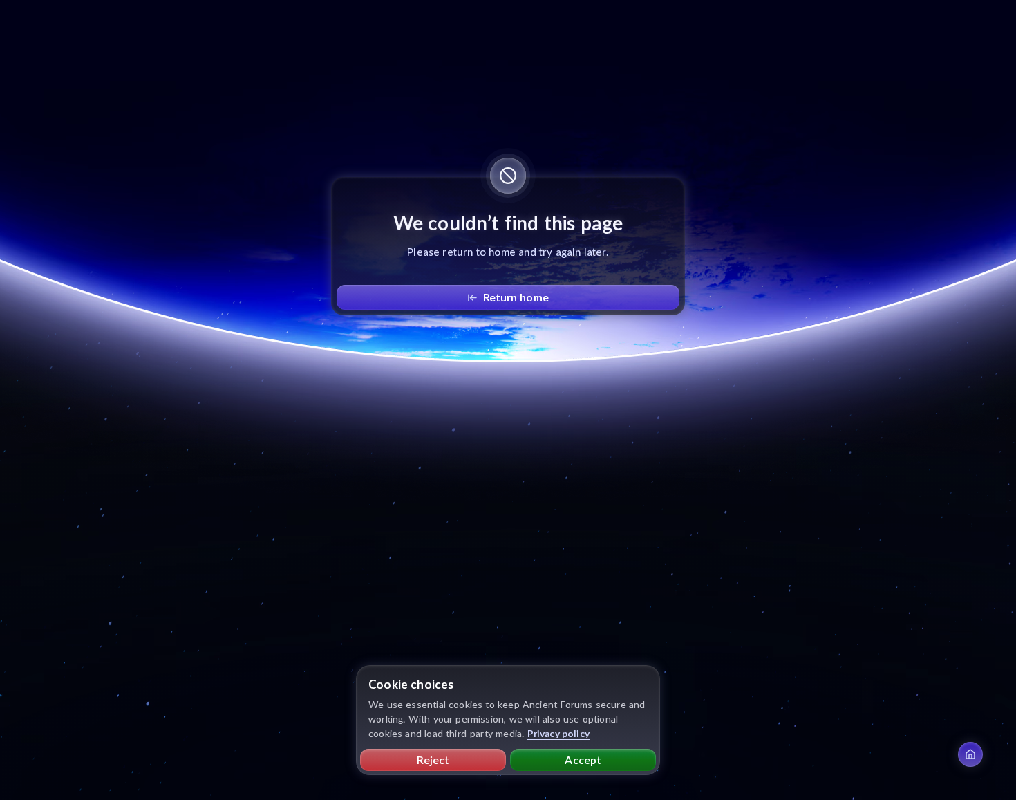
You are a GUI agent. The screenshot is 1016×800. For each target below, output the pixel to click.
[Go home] (970, 754)
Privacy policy (558, 733)
